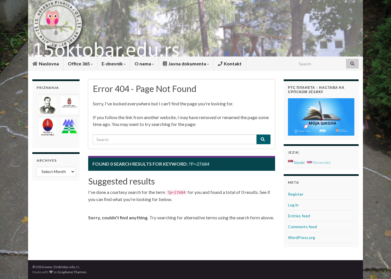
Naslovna (48, 63)
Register (295, 194)
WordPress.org (301, 237)
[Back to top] (378, 266)
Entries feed (299, 215)
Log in (293, 204)
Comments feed (302, 226)
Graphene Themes (72, 272)
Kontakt (232, 63)
